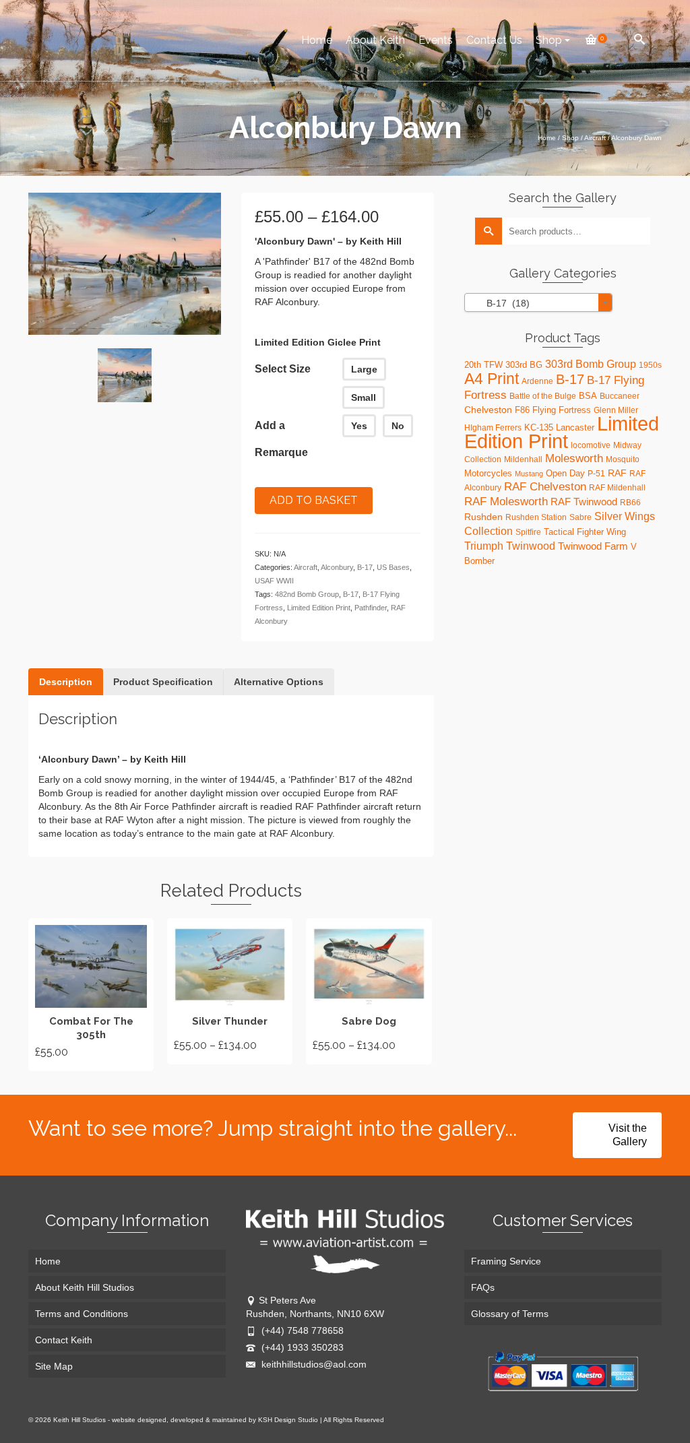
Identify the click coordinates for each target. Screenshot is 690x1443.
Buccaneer (619, 396)
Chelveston (488, 409)
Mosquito (622, 459)
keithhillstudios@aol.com (313, 1364)
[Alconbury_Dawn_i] (124, 262)
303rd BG (523, 365)
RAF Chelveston (545, 486)
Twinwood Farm (593, 546)
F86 (522, 410)
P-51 (596, 473)
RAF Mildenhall (617, 487)
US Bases (393, 567)
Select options (230, 991)
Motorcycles (488, 473)
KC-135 (538, 427)
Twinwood (530, 546)
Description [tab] (65, 681)
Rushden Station (536, 517)
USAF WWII (274, 581)
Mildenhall (523, 459)
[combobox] (538, 302)
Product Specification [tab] (163, 681)
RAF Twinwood (584, 501)
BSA (588, 396)
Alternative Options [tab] (278, 681)
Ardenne (537, 381)
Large (364, 369)
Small (363, 397)
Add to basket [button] (91, 994)
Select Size (283, 369)
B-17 (365, 567)
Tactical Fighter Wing (585, 532)
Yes (359, 425)
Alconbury (337, 567)
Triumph (483, 546)
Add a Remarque (281, 439)
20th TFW (483, 365)
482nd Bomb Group (307, 594)
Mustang (529, 474)
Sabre (580, 517)
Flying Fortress (561, 410)
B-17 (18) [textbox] (500, 303)
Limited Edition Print (318, 608)
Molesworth (574, 458)
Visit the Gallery (627, 1134)
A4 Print (491, 378)
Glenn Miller (616, 410)
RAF (617, 473)
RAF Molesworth (506, 501)
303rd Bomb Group (590, 364)
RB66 (630, 502)
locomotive (590, 445)
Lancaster (575, 427)
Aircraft (305, 567)
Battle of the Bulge (542, 396)
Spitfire (528, 532)
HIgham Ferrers (493, 427)
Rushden (483, 516)
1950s (650, 365)
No (397, 425)
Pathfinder (370, 608)
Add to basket (314, 500)
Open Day (565, 473)
